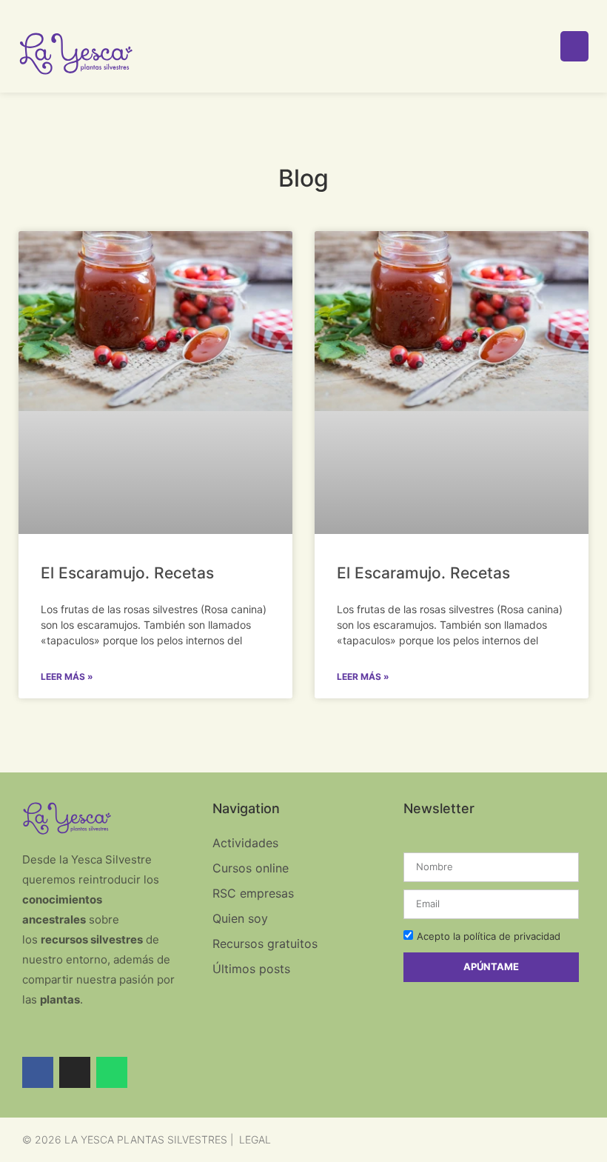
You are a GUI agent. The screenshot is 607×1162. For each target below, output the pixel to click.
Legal (255, 1139)
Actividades (245, 842)
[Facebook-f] (37, 1072)
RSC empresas (253, 893)
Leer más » (67, 676)
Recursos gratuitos (265, 943)
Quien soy (240, 918)
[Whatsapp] (111, 1072)
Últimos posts (251, 968)
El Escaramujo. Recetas (127, 573)
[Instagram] (74, 1072)
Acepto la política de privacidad (488, 936)
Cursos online (250, 868)
